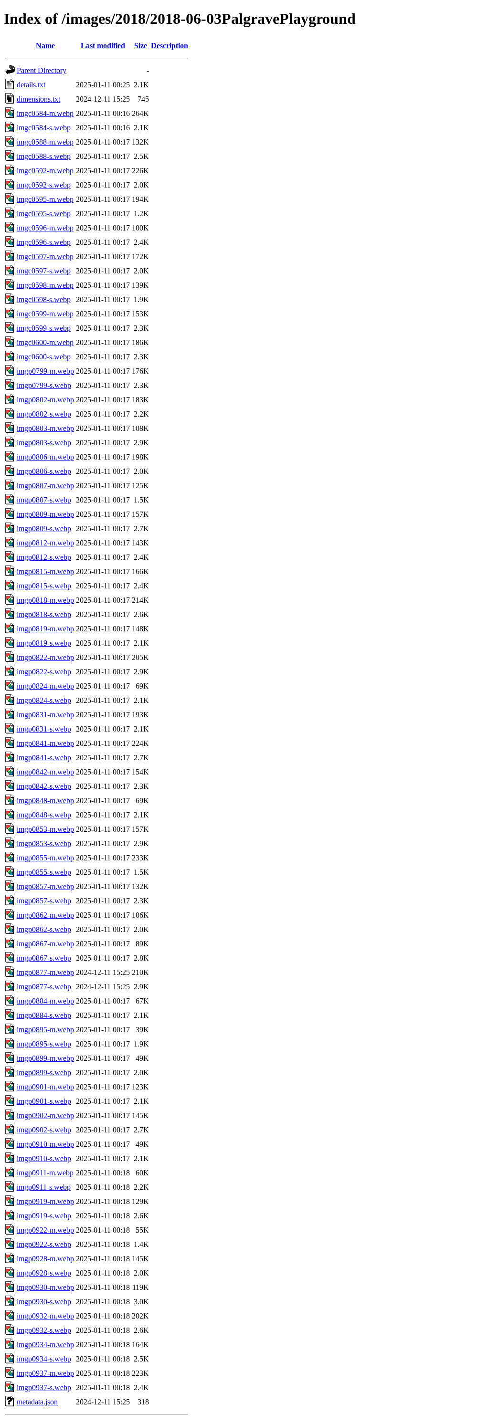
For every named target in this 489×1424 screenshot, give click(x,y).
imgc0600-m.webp (45, 342)
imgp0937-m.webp (45, 1373)
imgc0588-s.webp (44, 156)
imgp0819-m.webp (45, 629)
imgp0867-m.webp (45, 944)
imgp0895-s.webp (44, 1044)
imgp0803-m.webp (45, 428)
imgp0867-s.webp (44, 958)
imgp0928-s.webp (44, 1273)
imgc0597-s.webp (44, 271)
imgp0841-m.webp (45, 743)
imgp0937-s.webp (44, 1387)
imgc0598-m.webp (45, 285)
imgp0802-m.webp (45, 400)
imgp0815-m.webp (45, 571)
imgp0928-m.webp (45, 1259)
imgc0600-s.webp (44, 357)
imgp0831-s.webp (44, 729)
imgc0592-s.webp (44, 185)
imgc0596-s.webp (44, 242)
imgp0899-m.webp (45, 1058)
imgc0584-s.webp (44, 128)
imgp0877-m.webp (45, 972)
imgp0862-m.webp (45, 915)
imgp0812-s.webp (44, 557)
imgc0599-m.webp (45, 314)
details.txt (31, 85)
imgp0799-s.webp (44, 385)
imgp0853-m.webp (45, 829)
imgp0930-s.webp (44, 1302)
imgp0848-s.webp (44, 815)
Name (45, 46)
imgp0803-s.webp (44, 443)
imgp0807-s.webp (44, 500)
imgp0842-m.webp (45, 772)
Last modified (103, 46)
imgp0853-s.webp (44, 843)
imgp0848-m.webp (45, 800)
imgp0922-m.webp (45, 1230)
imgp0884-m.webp (45, 1001)
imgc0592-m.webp (45, 171)
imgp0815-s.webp (44, 586)
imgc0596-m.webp (45, 228)
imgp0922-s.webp (44, 1244)
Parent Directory (41, 70)
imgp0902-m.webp (45, 1115)
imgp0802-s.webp (44, 414)
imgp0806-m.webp (45, 457)
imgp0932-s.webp (44, 1330)
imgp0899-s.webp (44, 1072)
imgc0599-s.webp (44, 328)
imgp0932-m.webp (45, 1316)
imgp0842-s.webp (44, 786)
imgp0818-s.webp (44, 614)
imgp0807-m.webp (45, 486)
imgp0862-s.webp (44, 929)
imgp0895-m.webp (45, 1030)
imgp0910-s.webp (44, 1158)
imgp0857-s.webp (44, 901)
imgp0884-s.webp (44, 1015)
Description (169, 46)
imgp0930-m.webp (45, 1287)
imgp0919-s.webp (44, 1216)
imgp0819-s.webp (44, 643)
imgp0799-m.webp (45, 371)
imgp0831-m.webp (45, 715)
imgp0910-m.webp (45, 1144)
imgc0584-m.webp (45, 113)
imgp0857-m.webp (45, 886)
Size (140, 46)
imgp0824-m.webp (45, 686)
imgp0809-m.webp (45, 514)
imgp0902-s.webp (44, 1130)
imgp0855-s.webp (44, 872)
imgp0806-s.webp (44, 471)
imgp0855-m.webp (45, 858)
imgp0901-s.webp (44, 1101)
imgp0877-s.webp (44, 987)
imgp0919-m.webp (45, 1201)
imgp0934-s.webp (44, 1359)
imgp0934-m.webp (45, 1344)
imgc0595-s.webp (44, 213)
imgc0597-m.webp (45, 256)
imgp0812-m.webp (45, 543)
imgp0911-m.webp (45, 1173)
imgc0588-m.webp (45, 142)
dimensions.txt (38, 99)
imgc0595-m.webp (45, 199)
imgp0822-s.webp (44, 672)
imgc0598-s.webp (44, 299)
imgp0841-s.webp (44, 758)
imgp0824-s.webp (44, 700)
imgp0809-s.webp (44, 528)
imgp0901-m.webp (45, 1087)
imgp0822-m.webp (45, 657)
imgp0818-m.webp (45, 600)
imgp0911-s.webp (44, 1187)
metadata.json (37, 1402)
